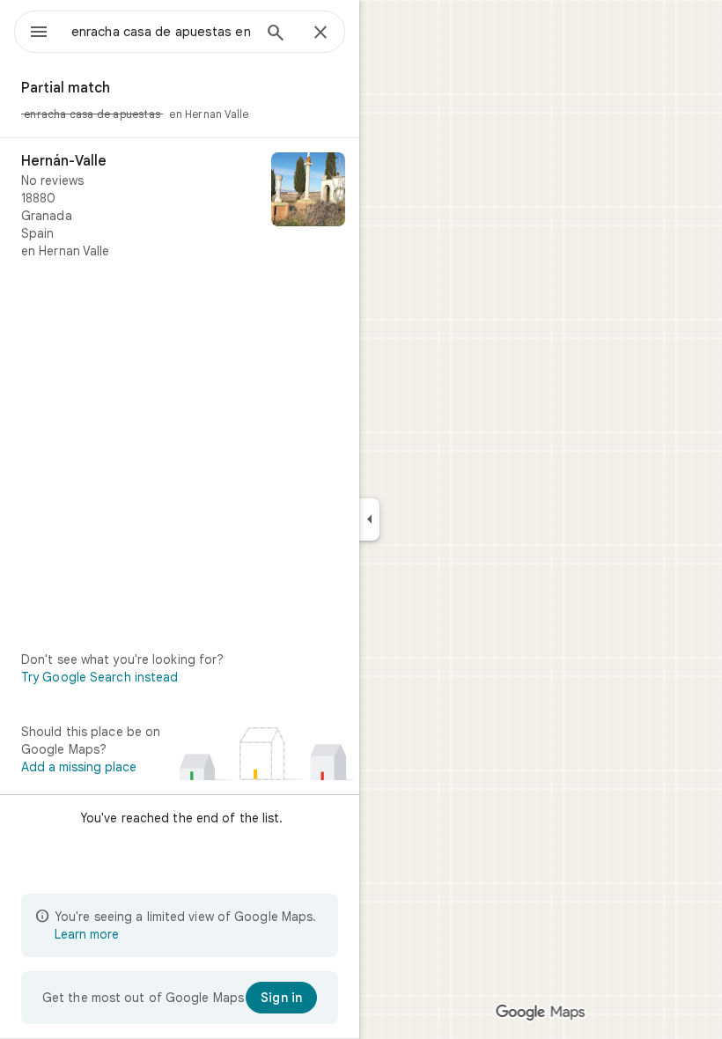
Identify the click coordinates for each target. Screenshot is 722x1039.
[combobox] (161, 31)
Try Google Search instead (100, 677)
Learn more (87, 934)
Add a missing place (78, 767)
